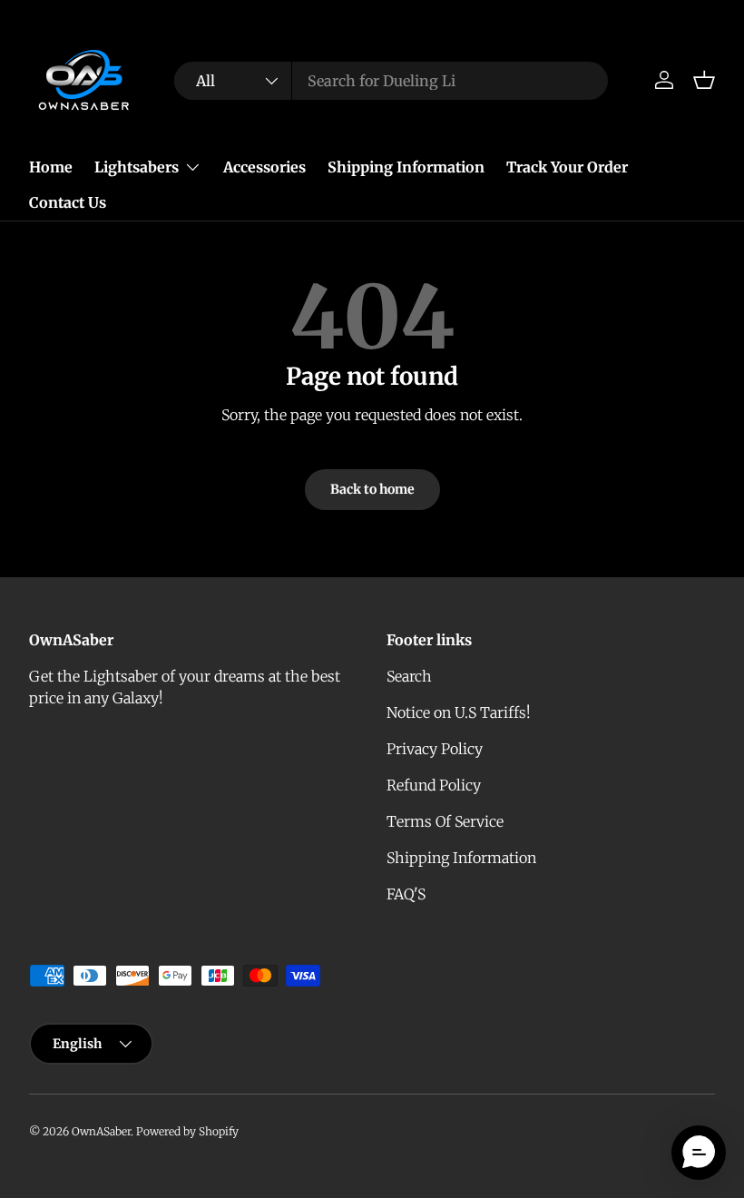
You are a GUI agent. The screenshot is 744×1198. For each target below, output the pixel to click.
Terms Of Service (445, 821)
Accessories (264, 167)
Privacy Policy (435, 749)
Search (409, 676)
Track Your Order (567, 167)
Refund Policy (434, 785)
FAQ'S (406, 894)
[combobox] (391, 81)
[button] (704, 80)
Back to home (372, 489)
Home (51, 167)
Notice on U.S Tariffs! (459, 712)
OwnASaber (101, 1131)
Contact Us (67, 202)
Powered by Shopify (187, 1131)
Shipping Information (406, 167)
